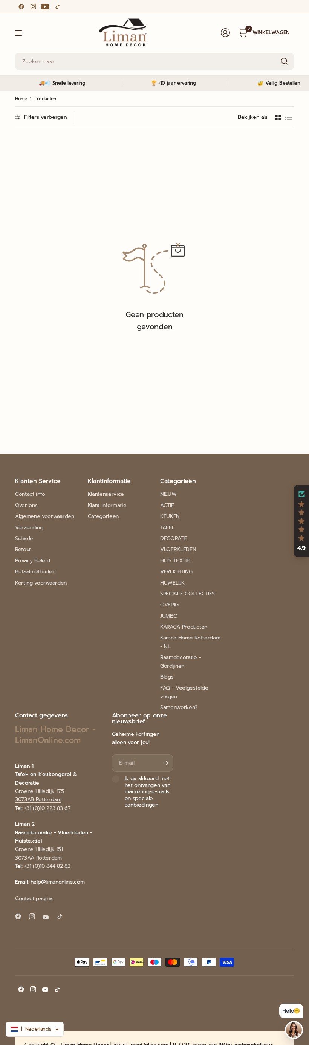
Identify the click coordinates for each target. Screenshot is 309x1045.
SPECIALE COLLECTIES (187, 594)
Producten (45, 98)
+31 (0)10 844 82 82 (47, 866)
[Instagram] (33, 6)
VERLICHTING (176, 572)
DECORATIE (173, 538)
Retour (23, 549)
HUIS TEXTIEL (176, 561)
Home (21, 98)
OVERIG (169, 605)
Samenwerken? (178, 707)
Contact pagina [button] (34, 898)
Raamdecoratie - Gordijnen (180, 661)
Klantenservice (106, 494)
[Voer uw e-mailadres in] (165, 763)
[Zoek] (284, 61)
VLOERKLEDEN (178, 549)
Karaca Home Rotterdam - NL (190, 642)
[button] (301, 521)
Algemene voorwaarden (44, 516)
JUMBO (168, 616)
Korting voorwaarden (41, 583)
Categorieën (103, 516)
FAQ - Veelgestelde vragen (184, 692)
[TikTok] (57, 6)
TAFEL (167, 528)
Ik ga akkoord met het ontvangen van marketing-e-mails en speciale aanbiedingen (147, 791)
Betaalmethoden (35, 572)
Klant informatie (107, 505)
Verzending (29, 528)
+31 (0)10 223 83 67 (47, 808)
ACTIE (167, 505)
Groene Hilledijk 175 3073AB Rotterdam (39, 795)
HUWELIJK (172, 583)
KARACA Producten (183, 627)
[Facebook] (21, 6)
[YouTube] (45, 6)
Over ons (26, 505)
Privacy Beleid (32, 561)
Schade (24, 538)
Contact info (30, 494)
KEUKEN (170, 516)
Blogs (166, 677)
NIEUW (168, 494)
